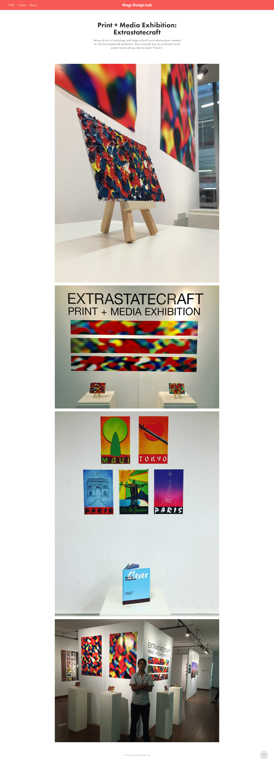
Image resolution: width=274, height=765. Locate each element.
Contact (22, 5)
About (33, 5)
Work (11, 5)
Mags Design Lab (137, 5)
